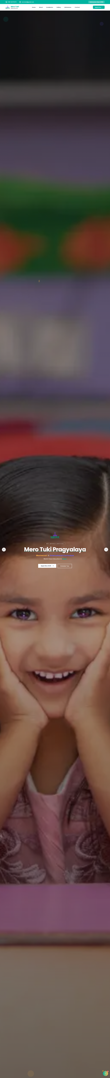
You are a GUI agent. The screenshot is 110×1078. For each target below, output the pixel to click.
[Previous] (4, 549)
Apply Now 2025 (46, 566)
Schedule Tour (64, 566)
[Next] (106, 549)
